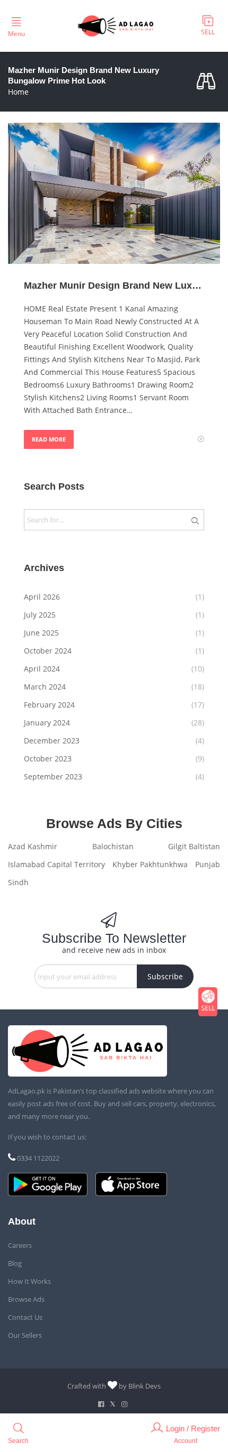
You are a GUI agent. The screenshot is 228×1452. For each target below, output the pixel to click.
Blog (15, 1263)
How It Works (29, 1281)
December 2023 (52, 741)
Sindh (18, 882)
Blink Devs (144, 1386)
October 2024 (48, 651)
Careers (20, 1245)
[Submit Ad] (208, 26)
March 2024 (45, 687)
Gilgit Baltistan (194, 846)
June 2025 (41, 633)
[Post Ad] (207, 1001)
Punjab (207, 864)
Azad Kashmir (32, 846)
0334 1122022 (38, 1158)
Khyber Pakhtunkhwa (150, 864)
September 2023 (53, 776)
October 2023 (48, 758)
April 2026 (42, 597)
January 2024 (47, 723)
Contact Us (25, 1317)
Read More (49, 439)
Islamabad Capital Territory (56, 864)
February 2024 (49, 705)
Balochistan (113, 846)
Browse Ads (26, 1299)
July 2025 (40, 615)
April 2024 (42, 669)
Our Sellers (25, 1335)
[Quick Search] (208, 81)
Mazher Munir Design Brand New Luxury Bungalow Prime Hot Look (114, 285)
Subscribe (165, 976)
